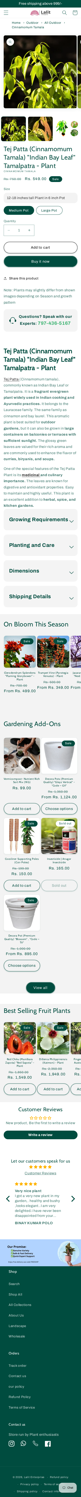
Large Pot (49, 210)
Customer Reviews (40, 1173)
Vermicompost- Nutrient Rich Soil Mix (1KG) (22, 780)
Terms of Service (22, 1407)
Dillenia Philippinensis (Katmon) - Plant (53, 1061)
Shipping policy (27, 1491)
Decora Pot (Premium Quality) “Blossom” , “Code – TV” (22, 939)
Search (14, 1284)
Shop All (15, 1294)
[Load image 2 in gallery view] (40, 129)
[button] (6, 13)
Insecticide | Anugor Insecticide (59, 860)
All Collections (20, 1305)
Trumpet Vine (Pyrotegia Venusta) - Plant (53, 674)
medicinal (31, 475)
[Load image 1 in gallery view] (13, 129)
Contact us (17, 1376)
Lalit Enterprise (34, 1477)
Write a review (40, 1135)
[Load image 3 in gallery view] (67, 129)
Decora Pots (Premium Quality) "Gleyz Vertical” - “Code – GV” (59, 782)
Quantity (10, 221)
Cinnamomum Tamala (28, 27)
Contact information (55, 1491)
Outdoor (32, 22)
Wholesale (17, 1336)
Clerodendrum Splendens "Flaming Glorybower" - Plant (20, 676)
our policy (16, 1386)
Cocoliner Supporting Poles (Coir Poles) (22, 860)
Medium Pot (19, 210)
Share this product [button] (24, 278)
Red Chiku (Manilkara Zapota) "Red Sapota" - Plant (19, 1062)
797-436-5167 (54, 323)
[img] (41, 1167)
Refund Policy (20, 1397)
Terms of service (54, 1484)
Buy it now (40, 261)
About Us (16, 1315)
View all (40, 988)
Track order (17, 1365)
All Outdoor (52, 22)
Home (16, 22)
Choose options (59, 809)
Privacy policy (29, 1484)
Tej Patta (12, 379)
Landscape (17, 1326)
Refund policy (59, 1477)
